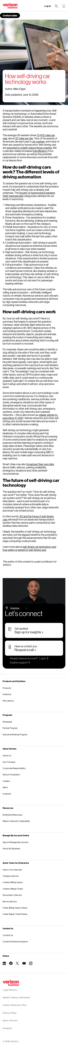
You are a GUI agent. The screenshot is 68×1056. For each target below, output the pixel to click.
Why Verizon (8, 701)
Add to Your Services (12, 869)
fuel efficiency (40, 150)
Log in (42, 658)
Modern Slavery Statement (16, 997)
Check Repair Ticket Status (15, 914)
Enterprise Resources (12, 815)
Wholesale (7, 722)
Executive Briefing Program (15, 734)
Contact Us (8, 935)
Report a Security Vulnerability (16, 821)
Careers (6, 781)
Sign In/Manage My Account (15, 842)
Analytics (7, 1028)
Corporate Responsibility (14, 768)
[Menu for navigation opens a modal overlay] (63, 6)
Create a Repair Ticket (13, 889)
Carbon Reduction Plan (15, 1005)
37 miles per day (24, 138)
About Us (7, 755)
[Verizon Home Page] (11, 983)
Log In (47, 6)
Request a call (24, 650)
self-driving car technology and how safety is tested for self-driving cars (29, 548)
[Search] (56, 6)
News (5, 787)
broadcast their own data (40, 464)
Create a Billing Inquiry (13, 882)
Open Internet (10, 1020)
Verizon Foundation (11, 774)
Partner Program (10, 728)
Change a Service (10, 876)
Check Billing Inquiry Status (15, 908)
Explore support (19, 662)
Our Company (9, 762)
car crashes (38, 141)
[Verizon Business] (10, 5)
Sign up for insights (28, 632)
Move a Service (10, 901)
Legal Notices (10, 990)
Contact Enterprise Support (15, 941)
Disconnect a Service (12, 895)
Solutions (7, 694)
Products (7, 688)
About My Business (11, 848)
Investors (7, 794)
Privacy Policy (10, 1013)
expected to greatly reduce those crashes (29, 147)
